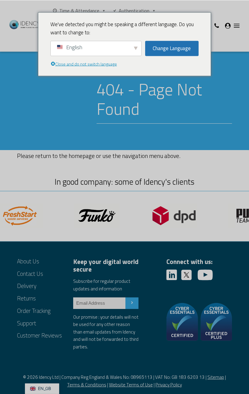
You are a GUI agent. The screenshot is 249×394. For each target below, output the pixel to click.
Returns (26, 298)
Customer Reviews (39, 335)
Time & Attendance (79, 10)
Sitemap (215, 377)
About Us (28, 261)
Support (26, 323)
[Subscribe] (131, 303)
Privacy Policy (168, 384)
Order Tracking (33, 310)
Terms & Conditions (86, 384)
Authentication (134, 10)
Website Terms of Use (131, 384)
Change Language (172, 48)
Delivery (26, 285)
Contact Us (30, 273)
